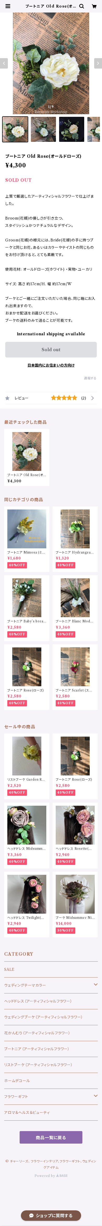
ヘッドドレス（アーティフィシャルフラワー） (38, 1001)
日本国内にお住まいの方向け (51, 365)
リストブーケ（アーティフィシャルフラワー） (38, 1065)
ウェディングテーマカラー (25, 985)
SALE (9, 969)
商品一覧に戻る (51, 1137)
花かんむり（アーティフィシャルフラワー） (37, 1033)
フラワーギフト (16, 1096)
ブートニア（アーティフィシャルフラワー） (37, 1049)
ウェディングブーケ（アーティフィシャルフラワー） (43, 1017)
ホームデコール (17, 1080)
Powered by (45, 1176)
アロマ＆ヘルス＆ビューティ (27, 1112)
